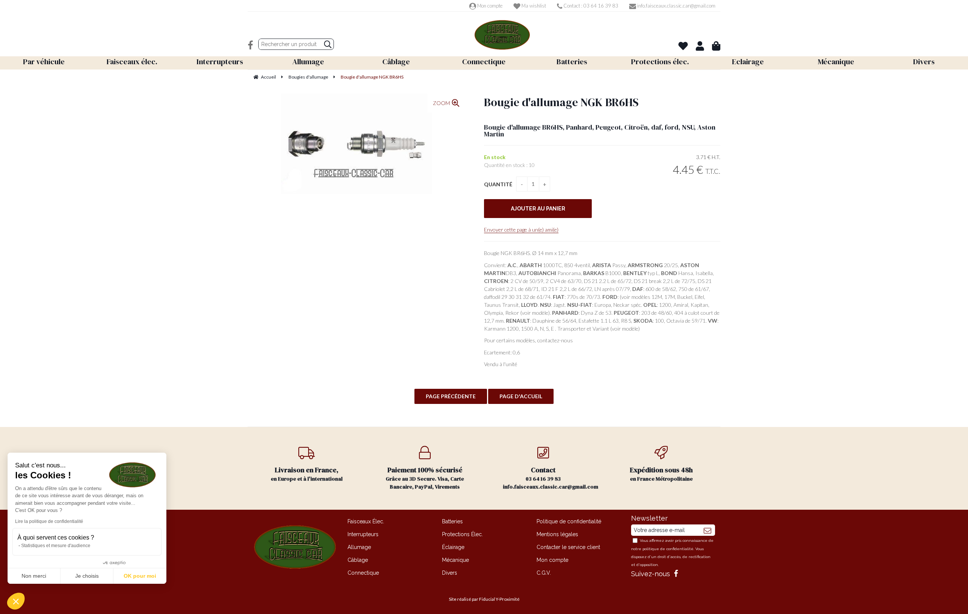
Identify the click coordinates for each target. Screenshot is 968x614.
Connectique (363, 573)
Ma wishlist (533, 6)
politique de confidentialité (667, 549)
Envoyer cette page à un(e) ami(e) (521, 229)
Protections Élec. (462, 534)
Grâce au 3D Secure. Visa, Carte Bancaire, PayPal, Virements (425, 477)
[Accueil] (502, 35)
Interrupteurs (363, 534)
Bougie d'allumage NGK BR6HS (561, 102)
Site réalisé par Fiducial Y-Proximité (484, 599)
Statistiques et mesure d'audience (55, 545)
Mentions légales (557, 534)
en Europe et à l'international (307, 474)
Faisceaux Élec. (365, 521)
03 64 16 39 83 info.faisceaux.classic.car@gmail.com (550, 477)
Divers (449, 573)
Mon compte (489, 6)
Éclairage (453, 547)
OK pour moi (140, 576)
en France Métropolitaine (661, 474)
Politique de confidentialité (569, 521)
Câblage (357, 560)
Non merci (34, 576)
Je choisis (87, 576)
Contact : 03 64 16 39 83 (590, 6)
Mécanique (455, 560)
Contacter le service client (568, 547)
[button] (16, 601)
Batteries (452, 521)
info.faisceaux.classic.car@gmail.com (675, 6)
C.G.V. (544, 573)
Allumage (359, 547)
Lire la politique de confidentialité (49, 521)
